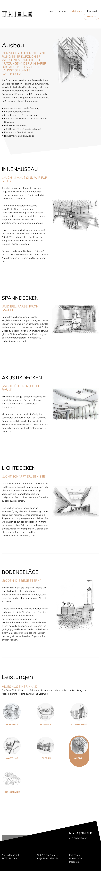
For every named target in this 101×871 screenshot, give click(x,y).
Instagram (74, 861)
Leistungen (76, 11)
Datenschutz (75, 858)
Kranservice (93, 11)
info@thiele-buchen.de (46, 858)
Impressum (74, 854)
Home (51, 11)
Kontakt (91, 16)
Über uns (61, 11)
